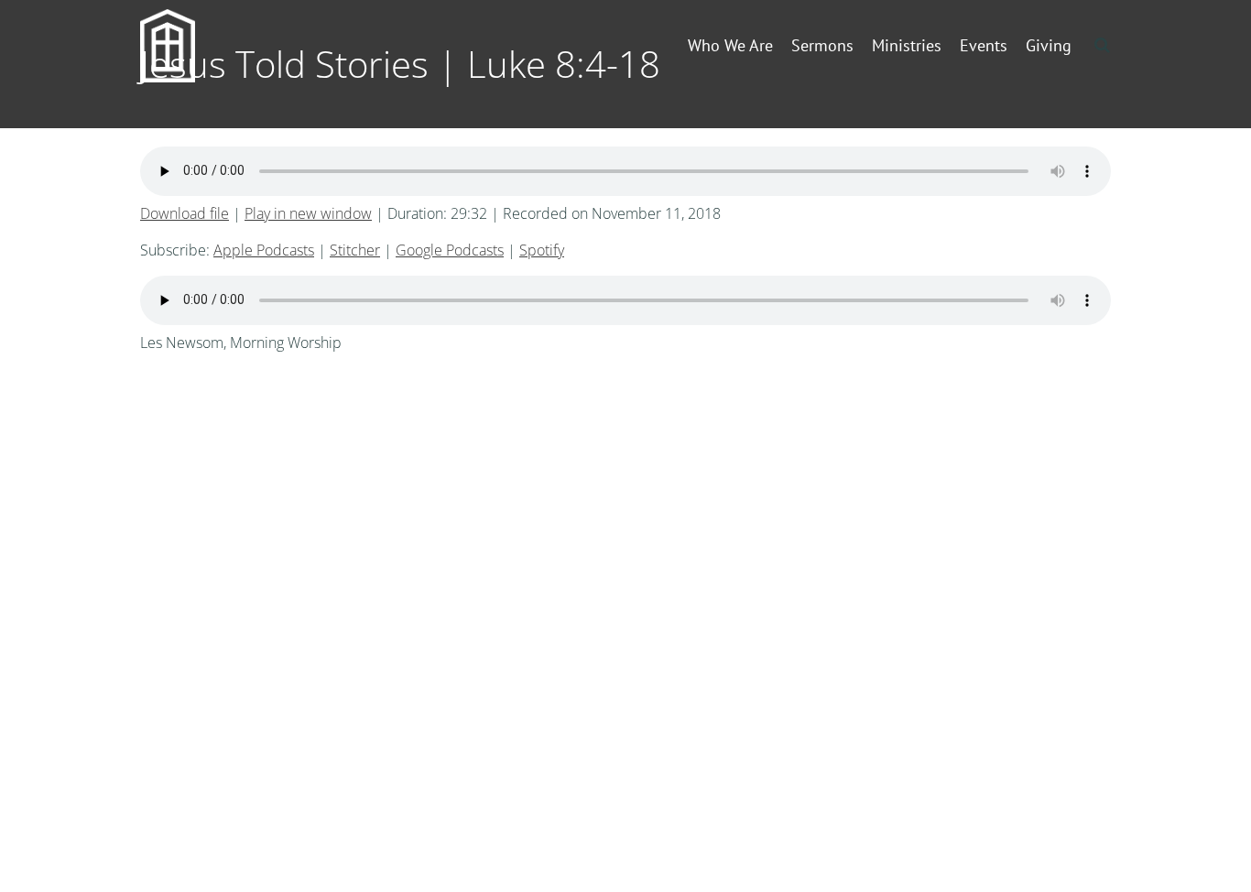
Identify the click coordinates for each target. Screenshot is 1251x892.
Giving (1049, 45)
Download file (184, 213)
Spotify (541, 250)
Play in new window (308, 213)
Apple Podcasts (263, 250)
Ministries (906, 45)
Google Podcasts (450, 250)
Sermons (822, 45)
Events (983, 45)
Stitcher (355, 250)
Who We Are (730, 45)
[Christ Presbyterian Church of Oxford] (197, 45)
